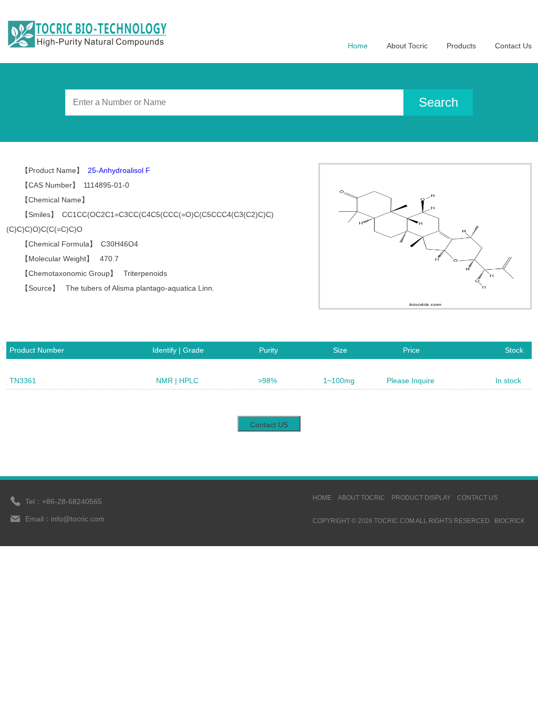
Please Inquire (410, 380)
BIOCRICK (509, 521)
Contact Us (513, 46)
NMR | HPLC (177, 380)
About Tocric (407, 46)
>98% (267, 380)
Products (461, 46)
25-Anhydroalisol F (119, 170)
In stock (508, 380)
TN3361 (22, 380)
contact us (477, 497)
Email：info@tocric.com (65, 519)
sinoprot (515, 497)
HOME (322, 497)
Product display (421, 497)
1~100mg (339, 380)
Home (358, 46)
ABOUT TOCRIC (361, 497)
